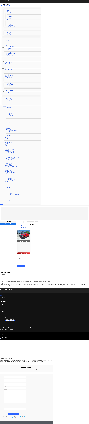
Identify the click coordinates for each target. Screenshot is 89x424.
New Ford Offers (10, 10)
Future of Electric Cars (9, 93)
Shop (1, 295)
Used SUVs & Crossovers (9, 42)
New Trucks (9, 12)
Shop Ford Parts (10, 84)
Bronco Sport (11, 23)
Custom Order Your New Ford (12, 31)
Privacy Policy (19, 416)
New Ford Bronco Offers (9, 49)
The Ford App (7, 87)
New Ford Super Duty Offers (10, 53)
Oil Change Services (8, 74)
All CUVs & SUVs (12, 20)
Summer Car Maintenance (9, 75)
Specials (3, 47)
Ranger (10, 18)
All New (8, 9)
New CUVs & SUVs (10, 19)
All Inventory (5, 206)
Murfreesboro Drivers (9, 99)
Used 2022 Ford (19, 225)
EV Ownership (7, 92)
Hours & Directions (8, 98)
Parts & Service (4, 68)
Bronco (10, 21)
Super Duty (11, 16)
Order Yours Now (8, 30)
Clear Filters (85, 221)
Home (2, 206)
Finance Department (8, 62)
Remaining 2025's (8, 35)
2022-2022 (10, 206)
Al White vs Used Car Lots (9, 46)
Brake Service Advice (10, 78)
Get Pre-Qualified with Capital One (11, 67)
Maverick (10, 17)
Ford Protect (7, 89)
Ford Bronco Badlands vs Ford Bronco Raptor (13, 94)
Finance (3, 61)
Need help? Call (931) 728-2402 (26, 422)
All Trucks (10, 13)
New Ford (4, 106)
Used (8, 206)
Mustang (8, 11)
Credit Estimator (8, 64)
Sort (25, 221)
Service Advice (7, 76)
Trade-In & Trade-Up (8, 60)
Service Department (8, 69)
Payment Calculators (9, 63)
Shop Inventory (8, 8)
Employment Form (8, 100)
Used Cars (7, 40)
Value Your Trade (4, 56)
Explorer (10, 24)
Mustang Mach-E (10, 34)
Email (4, 407)
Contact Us (7, 101)
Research (3, 91)
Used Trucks (7, 41)
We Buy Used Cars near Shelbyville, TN (12, 57)
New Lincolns (7, 28)
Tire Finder (9, 86)
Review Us (7, 104)
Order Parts (9, 83)
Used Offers (7, 39)
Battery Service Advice (11, 79)
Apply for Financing (8, 66)
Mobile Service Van (8, 71)
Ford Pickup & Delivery (9, 90)
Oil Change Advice (10, 77)
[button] (20, 105)
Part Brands (9, 85)
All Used (6, 38)
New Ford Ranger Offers (9, 52)
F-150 (10, 15)
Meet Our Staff (7, 102)
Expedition (11, 25)
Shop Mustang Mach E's (9, 27)
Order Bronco (9, 32)
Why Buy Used (7, 45)
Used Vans (7, 43)
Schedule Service (8, 70)
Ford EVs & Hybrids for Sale (12, 26)
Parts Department (8, 82)
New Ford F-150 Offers (9, 50)
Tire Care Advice (10, 81)
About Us (6, 97)
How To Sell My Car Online (10, 59)
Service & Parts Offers (9, 55)
